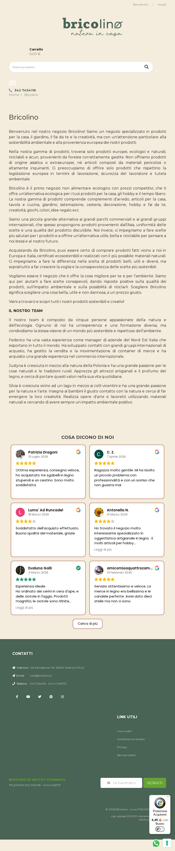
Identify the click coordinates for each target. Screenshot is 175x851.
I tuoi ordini (124, 731)
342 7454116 (25, 90)
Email (20, 675)
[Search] (146, 67)
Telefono (21, 683)
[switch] (160, 829)
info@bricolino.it (41, 675)
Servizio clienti (126, 755)
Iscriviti (154, 783)
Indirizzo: (22, 667)
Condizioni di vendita (131, 739)
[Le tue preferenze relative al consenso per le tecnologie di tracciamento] (167, 843)
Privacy (122, 747)
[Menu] (167, 797)
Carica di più (88, 623)
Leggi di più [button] (103, 550)
